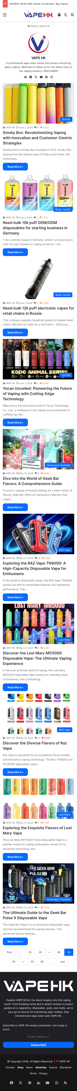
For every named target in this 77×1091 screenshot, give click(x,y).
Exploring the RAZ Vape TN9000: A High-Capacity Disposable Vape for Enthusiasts (34, 568)
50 (32, 961)
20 (30, 952)
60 (42, 961)
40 (13, 961)
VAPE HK (38, 58)
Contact (10, 1067)
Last (62, 961)
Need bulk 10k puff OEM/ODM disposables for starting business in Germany (35, 227)
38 (58, 952)
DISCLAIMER (50, 70)
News (29, 1067)
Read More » (15, 166)
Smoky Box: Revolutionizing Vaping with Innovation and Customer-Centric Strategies (37, 137)
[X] (36, 77)
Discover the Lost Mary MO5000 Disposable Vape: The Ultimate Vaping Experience (37, 658)
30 (40, 952)
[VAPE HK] (38, 14)
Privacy (43, 1073)
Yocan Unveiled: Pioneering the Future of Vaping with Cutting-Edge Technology (37, 393)
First (9, 952)
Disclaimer (66, 1067)
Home (33, 26)
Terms (33, 1073)
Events (53, 1067)
